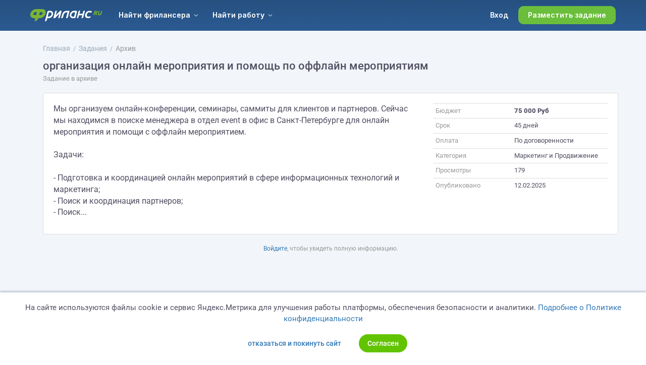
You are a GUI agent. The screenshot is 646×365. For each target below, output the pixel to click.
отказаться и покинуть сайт (294, 343)
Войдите (275, 248)
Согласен (383, 343)
